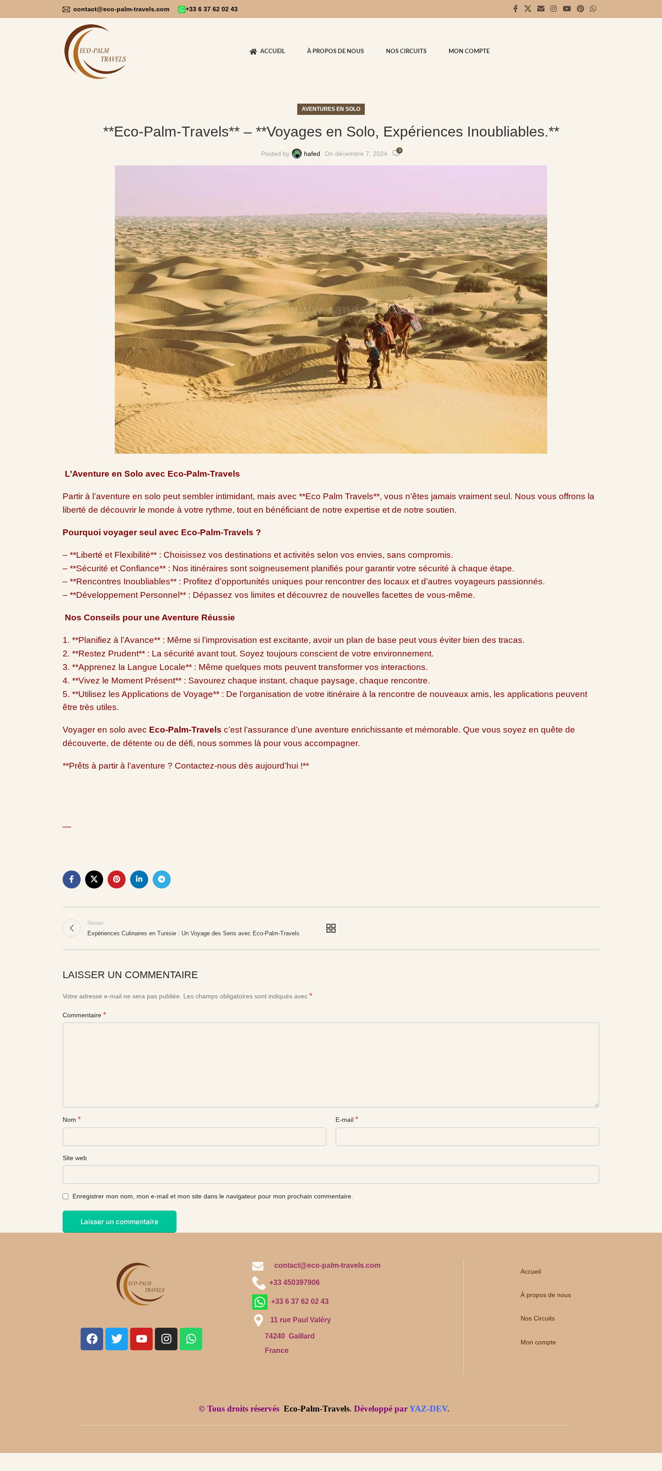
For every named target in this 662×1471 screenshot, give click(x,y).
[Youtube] (141, 1339)
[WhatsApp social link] (593, 9)
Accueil (531, 1271)
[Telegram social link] (162, 879)
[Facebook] (92, 1339)
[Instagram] (166, 1339)
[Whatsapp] (191, 1339)
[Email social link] (540, 9)
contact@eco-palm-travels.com (122, 9)
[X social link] (527, 9)
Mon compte (538, 1342)
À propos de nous (546, 1294)
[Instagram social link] (554, 9)
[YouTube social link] (567, 9)
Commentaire (84, 1015)
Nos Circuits (538, 1318)
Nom (72, 1119)
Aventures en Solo (331, 109)
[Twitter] (116, 1339)
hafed (312, 153)
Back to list (331, 928)
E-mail (347, 1119)
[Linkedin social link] (139, 879)
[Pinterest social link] (580, 9)
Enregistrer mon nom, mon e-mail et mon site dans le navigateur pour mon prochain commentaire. (213, 1196)
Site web (75, 1157)
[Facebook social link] (516, 9)
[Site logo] (97, 51)
